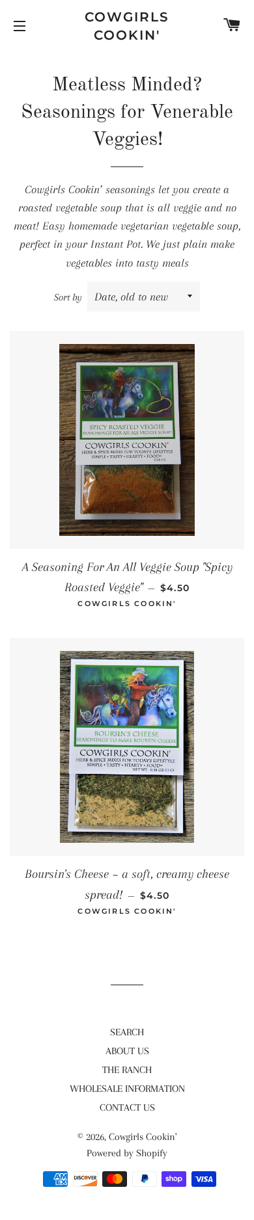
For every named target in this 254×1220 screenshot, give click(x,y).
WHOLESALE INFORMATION (127, 1088)
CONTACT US (127, 1107)
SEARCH (127, 1032)
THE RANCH (127, 1070)
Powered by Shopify (127, 1153)
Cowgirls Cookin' (127, 26)
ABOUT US (127, 1051)
